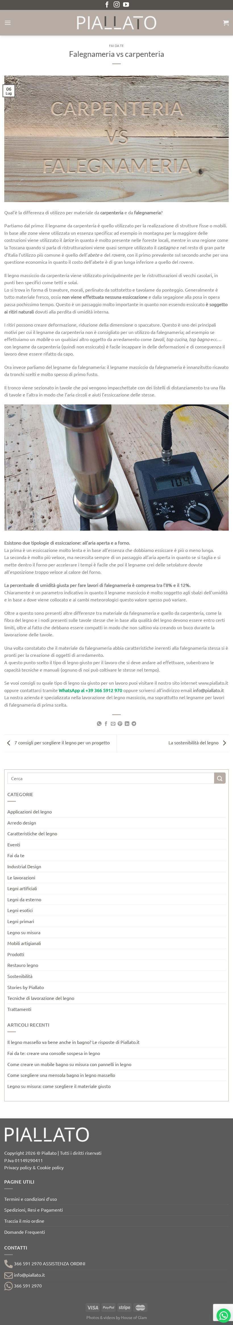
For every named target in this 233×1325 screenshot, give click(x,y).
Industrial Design (24, 866)
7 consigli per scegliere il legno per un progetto (61, 742)
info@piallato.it (208, 690)
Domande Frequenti (24, 1232)
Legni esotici (20, 910)
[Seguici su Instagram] (117, 5)
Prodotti (15, 954)
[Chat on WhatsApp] (224, 1316)
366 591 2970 (27, 1285)
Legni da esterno (24, 899)
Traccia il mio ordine (24, 1221)
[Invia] (220, 778)
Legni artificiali (22, 888)
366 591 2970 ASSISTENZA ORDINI (49, 1263)
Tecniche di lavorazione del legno (40, 998)
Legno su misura (23, 932)
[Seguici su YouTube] (126, 5)
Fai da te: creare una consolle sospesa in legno (53, 1053)
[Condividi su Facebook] (106, 723)
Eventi (13, 844)
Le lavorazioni (21, 877)
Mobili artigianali (24, 943)
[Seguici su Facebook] (107, 5)
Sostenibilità (19, 976)
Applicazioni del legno (29, 811)
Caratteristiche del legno (32, 833)
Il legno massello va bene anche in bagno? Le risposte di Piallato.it (73, 1042)
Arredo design (21, 822)
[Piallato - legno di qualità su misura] (116, 23)
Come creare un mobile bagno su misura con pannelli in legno (69, 1064)
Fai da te (116, 45)
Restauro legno (22, 965)
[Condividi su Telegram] (134, 723)
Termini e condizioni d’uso (30, 1199)
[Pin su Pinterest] (120, 723)
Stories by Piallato (25, 987)
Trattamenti (19, 1009)
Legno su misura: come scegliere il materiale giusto (59, 1086)
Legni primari (20, 921)
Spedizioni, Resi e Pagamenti (33, 1209)
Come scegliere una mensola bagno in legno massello (61, 1075)
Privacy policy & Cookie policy (34, 1167)
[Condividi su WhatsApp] (99, 723)
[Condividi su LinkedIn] (127, 723)
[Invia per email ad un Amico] (113, 723)
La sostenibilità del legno (194, 742)
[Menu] (7, 23)
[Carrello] (226, 22)
